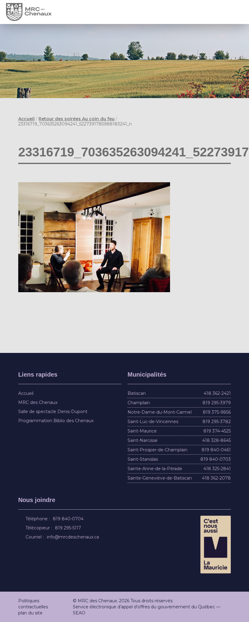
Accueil (26, 118)
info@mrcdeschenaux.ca (74, 537)
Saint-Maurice (142, 431)
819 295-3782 (217, 421)
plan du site (30, 613)
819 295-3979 (217, 402)
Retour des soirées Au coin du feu (76, 118)
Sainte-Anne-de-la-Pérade (155, 468)
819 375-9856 (217, 412)
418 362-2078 (216, 478)
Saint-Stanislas (143, 459)
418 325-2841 (217, 468)
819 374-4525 (217, 431)
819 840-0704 (69, 518)
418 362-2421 (217, 393)
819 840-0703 (215, 459)
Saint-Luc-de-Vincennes (153, 421)
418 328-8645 (216, 440)
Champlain (139, 402)
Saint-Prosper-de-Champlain (157, 450)
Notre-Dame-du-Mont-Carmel (160, 412)
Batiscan (137, 393)
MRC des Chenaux (37, 402)
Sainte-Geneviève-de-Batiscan (160, 478)
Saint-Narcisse (143, 440)
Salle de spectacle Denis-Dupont (52, 411)
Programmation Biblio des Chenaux (56, 420)
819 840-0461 (216, 450)
